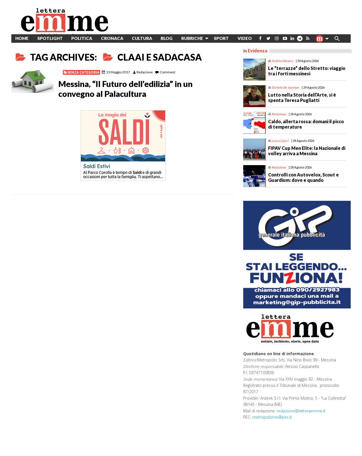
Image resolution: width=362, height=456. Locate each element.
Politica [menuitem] (81, 38)
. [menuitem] (300, 40)
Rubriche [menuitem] (192, 38)
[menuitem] (260, 38)
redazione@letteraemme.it (301, 411)
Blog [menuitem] (167, 38)
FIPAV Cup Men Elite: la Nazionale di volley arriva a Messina (306, 150)
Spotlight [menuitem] (50, 38)
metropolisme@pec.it (272, 417)
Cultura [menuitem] (142, 38)
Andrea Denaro (282, 61)
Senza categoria (83, 72)
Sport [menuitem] (221, 38)
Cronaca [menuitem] (112, 38)
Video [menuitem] (245, 38)
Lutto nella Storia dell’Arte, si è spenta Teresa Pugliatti (302, 97)
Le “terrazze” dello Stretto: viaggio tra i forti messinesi (306, 70)
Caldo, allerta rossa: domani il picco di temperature (306, 124)
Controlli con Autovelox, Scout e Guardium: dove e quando (303, 177)
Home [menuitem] (22, 38)
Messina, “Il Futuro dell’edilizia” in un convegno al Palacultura (125, 89)
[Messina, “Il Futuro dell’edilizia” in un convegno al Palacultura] (32, 81)
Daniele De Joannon (285, 87)
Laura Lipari (280, 140)
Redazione (145, 72)
